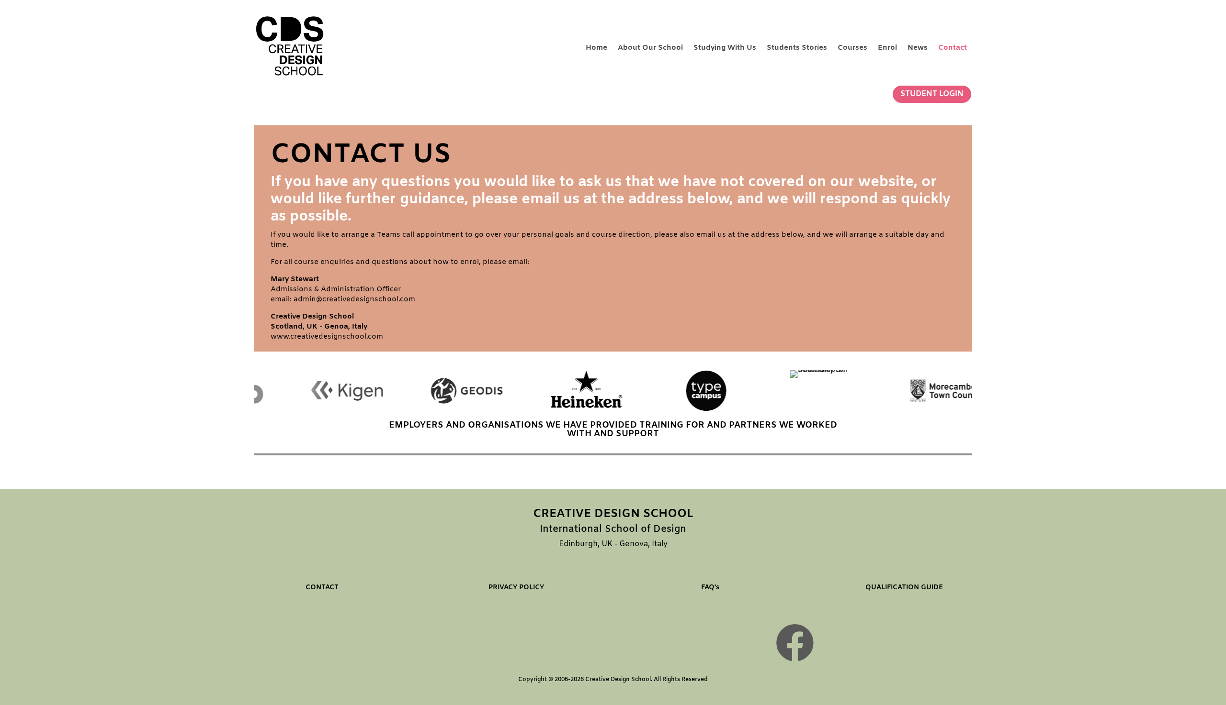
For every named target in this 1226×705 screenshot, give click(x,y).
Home (596, 48)
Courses (852, 48)
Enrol (887, 48)
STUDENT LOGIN (932, 94)
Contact (952, 48)
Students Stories (797, 48)
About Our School (650, 48)
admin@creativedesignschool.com (354, 299)
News (918, 48)
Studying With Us (724, 48)
